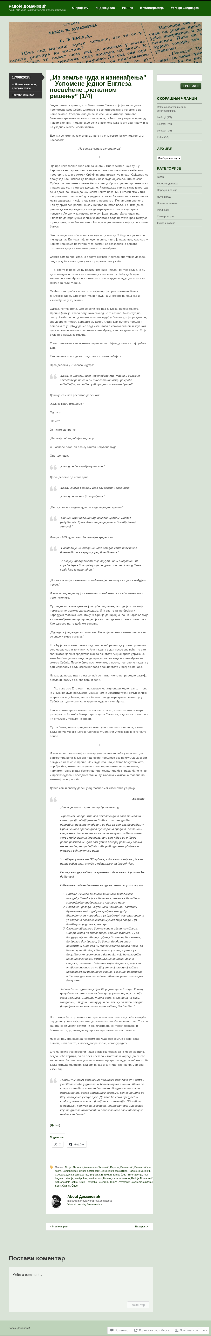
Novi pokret (81, 1178)
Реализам (163, 210)
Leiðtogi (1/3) (164, 130)
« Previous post (59, 1226)
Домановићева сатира (114, 1171)
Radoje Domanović (142, 1178)
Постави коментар (23, 95)
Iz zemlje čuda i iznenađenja (126, 1174)
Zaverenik (124, 1182)
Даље (55, 1125)
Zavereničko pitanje (142, 1182)
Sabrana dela (62, 1182)
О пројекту (80, 7)
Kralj (146, 1174)
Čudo (75, 1185)
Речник (127, 7)
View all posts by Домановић (84, 1204)
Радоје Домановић (28, 6)
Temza (113, 1182)
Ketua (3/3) (163, 137)
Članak (66, 1185)
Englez (105, 1174)
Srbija (82, 1182)
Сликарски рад (165, 216)
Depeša (114, 1167)
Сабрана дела (63, 1174)
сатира (117, 1178)
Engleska (94, 1174)
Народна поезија (167, 190)
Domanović (126, 1167)
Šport (58, 1185)
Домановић (93, 1171)
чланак (126, 1178)
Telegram (103, 1182)
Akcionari (78, 1167)
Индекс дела (105, 7)
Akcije (68, 1167)
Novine (107, 1178)
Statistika (92, 1182)
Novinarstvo (95, 1178)
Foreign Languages (185, 7)
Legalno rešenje (64, 1178)
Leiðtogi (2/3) (164, 124)
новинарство (80, 1174)
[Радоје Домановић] (105, 62)
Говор (160, 177)
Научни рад (164, 196)
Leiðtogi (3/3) (164, 117)
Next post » (142, 1226)
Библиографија (152, 7)
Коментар (138, 1305)
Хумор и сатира (21, 88)
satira (75, 1182)
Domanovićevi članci (74, 1171)
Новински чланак (25, 84)
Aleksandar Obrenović (96, 1167)
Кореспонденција (167, 183)
